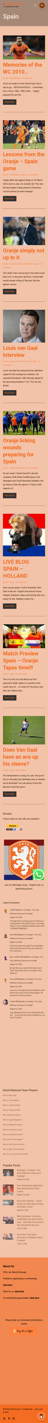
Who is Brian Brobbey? (12, 1115)
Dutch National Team (18, 468)
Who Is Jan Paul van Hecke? (14, 1144)
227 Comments (21, 582)
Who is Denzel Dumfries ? (13, 1134)
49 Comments (33, 468)
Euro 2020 (17, 361)
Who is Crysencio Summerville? (15, 1154)
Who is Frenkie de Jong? (12, 1129)
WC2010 (17, 78)
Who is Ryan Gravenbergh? (13, 1149)
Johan (12, 1001)
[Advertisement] (24, 1055)
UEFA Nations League (18, 175)
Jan (6, 78)
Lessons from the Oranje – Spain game (24, 161)
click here (7, 1285)
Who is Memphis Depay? (13, 1125)
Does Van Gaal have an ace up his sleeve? (20, 757)
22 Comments (33, 175)
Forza (12, 979)
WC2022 (34, 361)
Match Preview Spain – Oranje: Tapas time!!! (21, 660)
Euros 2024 (18, 264)
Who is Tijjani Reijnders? (12, 1120)
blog (11, 78)
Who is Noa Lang (9, 1095)
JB (11, 910)
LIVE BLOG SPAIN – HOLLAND (16, 569)
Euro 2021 (26, 361)
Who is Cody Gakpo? (11, 1100)
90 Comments (20, 770)
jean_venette (15, 957)
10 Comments (27, 78)
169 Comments (21, 674)
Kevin (12, 934)
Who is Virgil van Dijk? (11, 1110)
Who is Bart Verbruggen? (13, 1139)
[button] (42, 5)
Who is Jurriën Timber (12, 1105)
